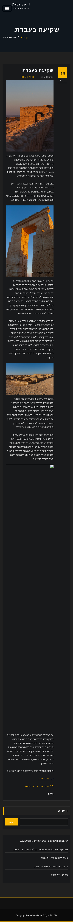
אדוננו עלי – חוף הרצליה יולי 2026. (51, 866)
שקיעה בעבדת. (9, 37)
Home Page (28, 77)
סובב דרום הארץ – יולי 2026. (54, 858)
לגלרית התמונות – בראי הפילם (39, 786)
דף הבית (24, 37)
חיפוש (63, 811)
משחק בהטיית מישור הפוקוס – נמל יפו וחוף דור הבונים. (40, 849)
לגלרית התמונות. (46, 778)
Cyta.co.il (21, 4)
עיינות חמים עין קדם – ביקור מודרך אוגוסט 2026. (44, 840)
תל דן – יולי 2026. (59, 875)
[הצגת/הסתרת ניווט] (7, 9)
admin (47, 77)
